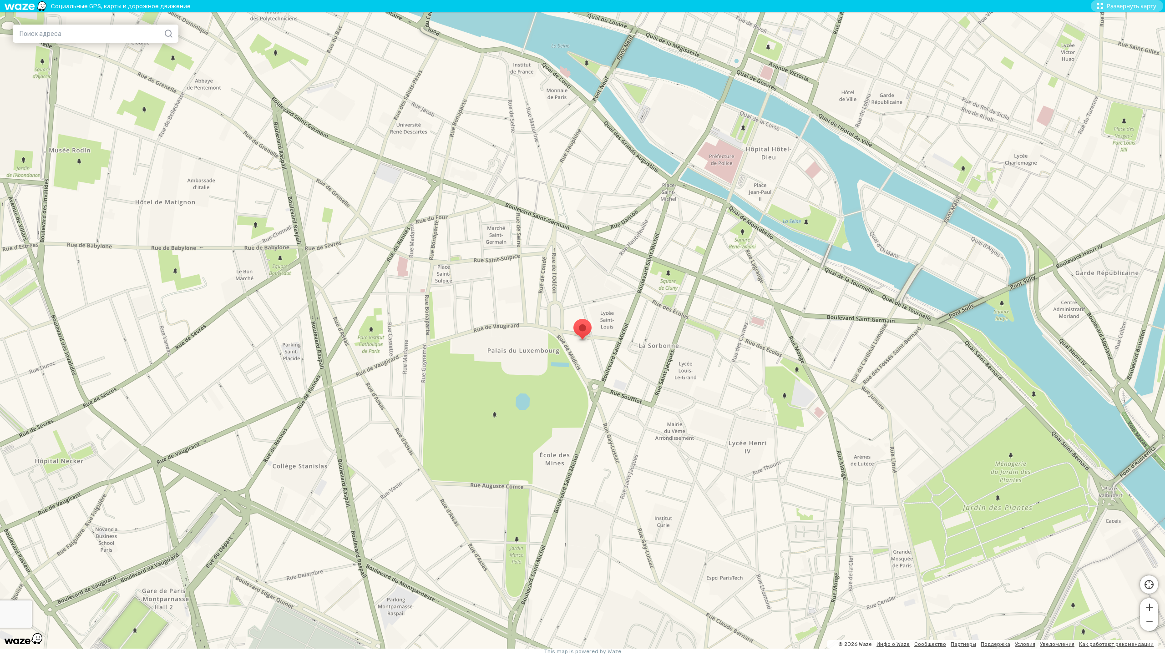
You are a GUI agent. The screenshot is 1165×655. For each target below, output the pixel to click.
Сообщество (930, 644)
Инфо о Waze (893, 644)
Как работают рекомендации (1116, 644)
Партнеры (963, 644)
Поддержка (995, 644)
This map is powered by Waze (582, 652)
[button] (1149, 606)
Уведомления (1057, 644)
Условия (1025, 644)
